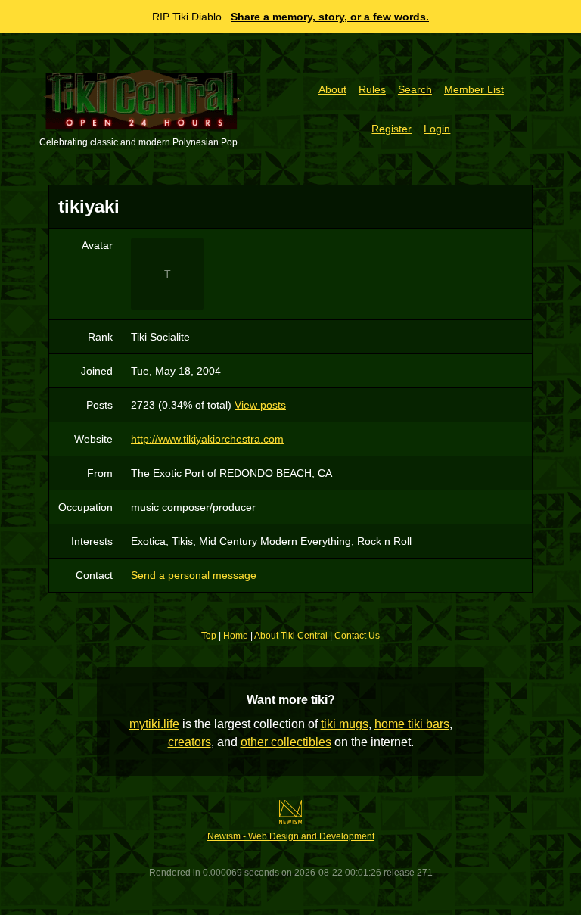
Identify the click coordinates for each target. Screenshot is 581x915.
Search (415, 89)
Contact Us (357, 635)
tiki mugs (344, 723)
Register (391, 129)
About (332, 89)
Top (208, 635)
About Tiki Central (291, 635)
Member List (474, 89)
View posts (260, 405)
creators (189, 742)
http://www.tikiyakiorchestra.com (207, 439)
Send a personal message (193, 575)
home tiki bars (411, 723)
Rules (372, 89)
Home (235, 635)
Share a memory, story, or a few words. (330, 17)
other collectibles (286, 742)
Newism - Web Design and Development (290, 836)
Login (437, 129)
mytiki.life (154, 723)
